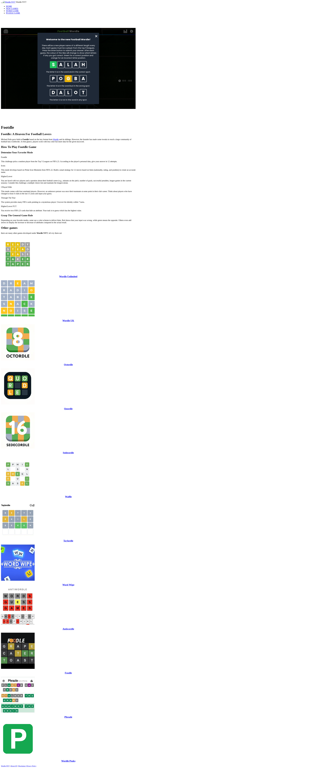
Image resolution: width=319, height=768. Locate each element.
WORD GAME (12, 11)
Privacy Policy (31, 766)
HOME (9, 6)
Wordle (56, 139)
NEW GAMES (12, 8)
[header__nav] (2, 2)
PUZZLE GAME (13, 13)
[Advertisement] (68, 21)
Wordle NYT (5, 766)
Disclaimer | (22, 766)
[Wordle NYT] (9, 2)
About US (13, 766)
